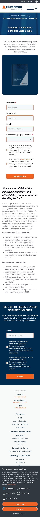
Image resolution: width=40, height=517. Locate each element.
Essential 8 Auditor (20, 421)
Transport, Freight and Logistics (20, 451)
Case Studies (20, 462)
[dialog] (20, 491)
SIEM (20, 418)
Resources (24, 16)
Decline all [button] (20, 509)
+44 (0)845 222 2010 (20, 402)
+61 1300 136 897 (20, 397)
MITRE (20, 465)
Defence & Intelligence (20, 448)
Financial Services (20, 442)
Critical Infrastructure (20, 438)
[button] (20, 514)
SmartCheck (20, 427)
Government (20, 435)
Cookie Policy (11, 484)
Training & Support (26, 2)
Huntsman (13, 16)
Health (20, 445)
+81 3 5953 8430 (20, 408)
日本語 (36, 1)
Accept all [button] (20, 504)
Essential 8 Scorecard (20, 424)
